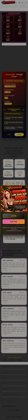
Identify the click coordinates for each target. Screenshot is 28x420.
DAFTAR (13, 221)
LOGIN (13, 216)
